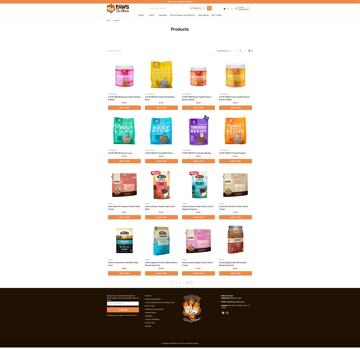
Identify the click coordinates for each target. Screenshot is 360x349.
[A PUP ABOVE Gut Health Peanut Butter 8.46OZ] (198, 75)
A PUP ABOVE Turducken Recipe (196, 153)
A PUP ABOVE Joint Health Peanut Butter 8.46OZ (234, 98)
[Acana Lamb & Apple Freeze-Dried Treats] (198, 241)
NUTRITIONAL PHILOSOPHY (182, 15)
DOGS (141, 15)
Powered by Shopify (191, 343)
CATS (151, 15)
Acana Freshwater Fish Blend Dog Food (123, 264)
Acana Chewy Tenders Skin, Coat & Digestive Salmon (197, 207)
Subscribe (122, 310)
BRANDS (163, 15)
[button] (231, 8)
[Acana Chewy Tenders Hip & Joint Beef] (161, 184)
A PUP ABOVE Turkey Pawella (232, 153)
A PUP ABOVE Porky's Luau (120, 153)
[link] (169, 282)
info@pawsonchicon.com (235, 302)
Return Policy (150, 306)
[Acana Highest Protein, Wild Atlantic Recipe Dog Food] (161, 241)
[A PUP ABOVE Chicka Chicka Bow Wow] (161, 75)
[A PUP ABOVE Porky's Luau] (124, 131)
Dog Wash (148, 316)
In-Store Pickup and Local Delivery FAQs (159, 302)
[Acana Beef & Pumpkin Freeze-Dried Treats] (124, 184)
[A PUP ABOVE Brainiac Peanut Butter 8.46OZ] (124, 75)
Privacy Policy (150, 323)
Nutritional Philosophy (153, 299)
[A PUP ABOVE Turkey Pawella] (235, 131)
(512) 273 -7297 (235, 298)
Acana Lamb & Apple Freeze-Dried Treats (197, 264)
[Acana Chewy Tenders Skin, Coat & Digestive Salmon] (198, 184)
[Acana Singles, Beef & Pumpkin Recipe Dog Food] (235, 241)
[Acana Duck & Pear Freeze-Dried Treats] (235, 184)
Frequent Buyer (150, 313)
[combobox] (180, 8)
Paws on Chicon (179, 343)
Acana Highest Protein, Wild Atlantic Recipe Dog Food (161, 264)
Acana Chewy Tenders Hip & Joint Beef (160, 207)
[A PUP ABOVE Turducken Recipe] (198, 131)
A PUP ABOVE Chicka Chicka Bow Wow (160, 98)
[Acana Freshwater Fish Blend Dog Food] (124, 241)
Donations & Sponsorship (154, 309)
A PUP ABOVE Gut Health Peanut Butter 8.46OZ (196, 98)
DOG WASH (203, 15)
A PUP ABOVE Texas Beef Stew (159, 153)
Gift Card (217, 15)
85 (187, 283)
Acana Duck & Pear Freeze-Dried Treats (233, 207)
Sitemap (148, 326)
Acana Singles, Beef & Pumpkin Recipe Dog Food (233, 264)
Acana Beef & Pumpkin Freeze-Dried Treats (124, 207)
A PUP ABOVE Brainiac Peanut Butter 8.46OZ (124, 98)
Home (109, 20)
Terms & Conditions (152, 319)
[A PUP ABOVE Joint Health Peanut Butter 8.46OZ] (235, 75)
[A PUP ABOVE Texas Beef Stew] (161, 131)
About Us (148, 296)
